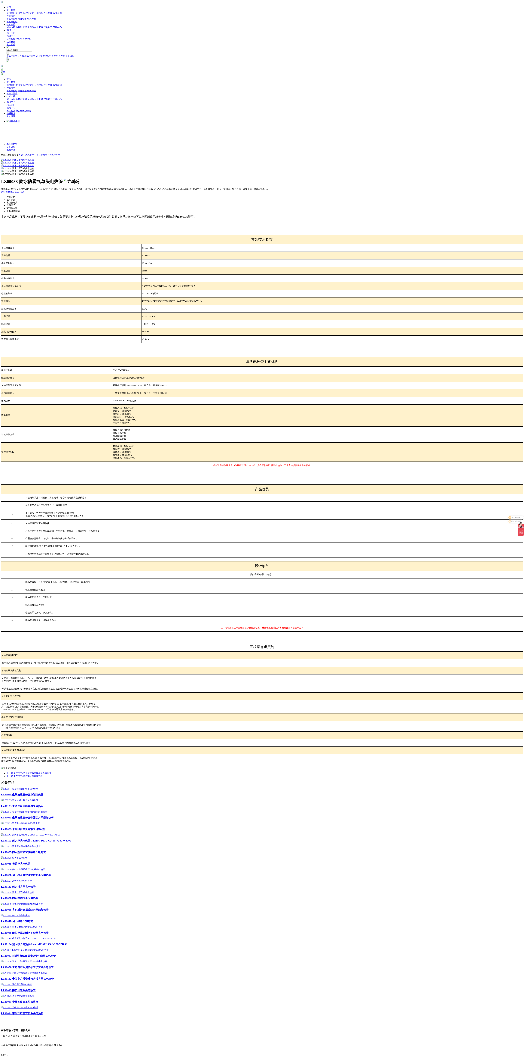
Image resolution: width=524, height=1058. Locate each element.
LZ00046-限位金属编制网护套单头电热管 (25, 932)
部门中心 (11, 30)
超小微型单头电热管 (46, 56)
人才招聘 (11, 44)
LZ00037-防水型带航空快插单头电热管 (23, 852)
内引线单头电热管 (26, 56)
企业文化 (20, 13)
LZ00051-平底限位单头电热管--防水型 (23, 829)
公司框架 (38, 13)
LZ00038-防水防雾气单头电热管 (19, 898)
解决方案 (11, 27)
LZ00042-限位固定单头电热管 (18, 990)
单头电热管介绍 (23, 39)
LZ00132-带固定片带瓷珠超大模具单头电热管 (27, 978)
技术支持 (11, 24)
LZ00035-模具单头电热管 (15, 863)
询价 (3, 192)
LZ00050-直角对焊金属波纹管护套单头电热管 (27, 967)
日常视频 (11, 39)
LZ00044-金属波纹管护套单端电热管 (22, 794)
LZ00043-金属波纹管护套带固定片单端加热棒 (27, 817)
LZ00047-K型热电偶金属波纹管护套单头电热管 (28, 955)
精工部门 (11, 33)
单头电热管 (12, 19)
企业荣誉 (29, 13)
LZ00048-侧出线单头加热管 (17, 921)
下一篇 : (25, 776)
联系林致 (11, 41)
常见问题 (29, 27)
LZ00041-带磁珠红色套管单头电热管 (22, 1013)
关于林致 (11, 10)
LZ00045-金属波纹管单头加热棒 (19, 1001)
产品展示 (11, 16)
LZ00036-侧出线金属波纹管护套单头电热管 (26, 875)
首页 (9, 7)
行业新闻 (57, 13)
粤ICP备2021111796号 (17, 1055)
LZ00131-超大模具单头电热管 (18, 886)
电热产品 (31, 19)
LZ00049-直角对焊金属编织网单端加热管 (25, 909)
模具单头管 (55, 155)
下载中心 (57, 27)
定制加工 (48, 27)
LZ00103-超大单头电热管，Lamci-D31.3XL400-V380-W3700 (36, 840)
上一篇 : (29, 773)
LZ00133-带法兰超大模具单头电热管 (22, 806)
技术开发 (38, 27)
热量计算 (20, 27)
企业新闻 (48, 13)
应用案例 (11, 13)
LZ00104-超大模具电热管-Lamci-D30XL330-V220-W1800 (34, 944)
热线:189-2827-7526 (15, 192)
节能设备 (22, 19)
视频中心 (11, 36)
